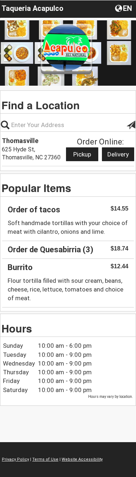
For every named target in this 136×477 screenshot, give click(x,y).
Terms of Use (45, 459)
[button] (124, 8)
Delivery (118, 154)
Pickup (82, 154)
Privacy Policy (15, 459)
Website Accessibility (82, 459)
